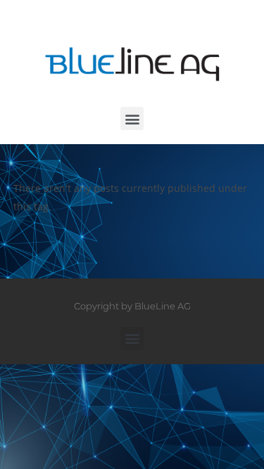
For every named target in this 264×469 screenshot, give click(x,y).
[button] (132, 118)
